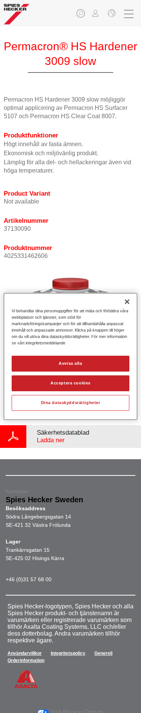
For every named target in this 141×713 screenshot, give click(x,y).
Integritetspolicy (68, 653)
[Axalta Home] (16, 17)
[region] (70, 356)
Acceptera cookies (70, 383)
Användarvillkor (25, 653)
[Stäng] (127, 301)
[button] (81, 15)
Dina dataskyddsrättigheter (70, 402)
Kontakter (17, 491)
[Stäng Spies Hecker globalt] (110, 14)
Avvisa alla (70, 363)
